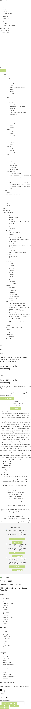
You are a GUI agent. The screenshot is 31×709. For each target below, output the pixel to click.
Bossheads (11, 142)
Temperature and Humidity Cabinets (17, 106)
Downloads (5, 5)
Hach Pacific (9, 199)
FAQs (4, 9)
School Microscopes (10, 171)
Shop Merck (6, 76)
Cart (1, 345)
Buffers (11, 85)
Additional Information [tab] (17, 403)
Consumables (12, 123)
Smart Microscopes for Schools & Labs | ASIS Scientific (18, 179)
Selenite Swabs (12, 167)
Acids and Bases (12, 83)
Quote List (2, 353)
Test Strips (11, 95)
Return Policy (6, 638)
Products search (4, 68)
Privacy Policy (7, 635)
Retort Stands (12, 137)
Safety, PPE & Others (8, 603)
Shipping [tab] (17, 405)
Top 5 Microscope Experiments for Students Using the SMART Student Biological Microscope (20, 176)
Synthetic (11, 93)
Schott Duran (9, 201)
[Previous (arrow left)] (2, 708)
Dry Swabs (11, 161)
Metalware (8, 129)
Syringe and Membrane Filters (15, 119)
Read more (17, 539)
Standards (11, 91)
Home (4, 74)
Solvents (11, 89)
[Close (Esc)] (16, 706)
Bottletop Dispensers (13, 99)
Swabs (7, 154)
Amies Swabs (12, 158)
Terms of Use (6, 636)
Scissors (11, 140)
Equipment (8, 97)
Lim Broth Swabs (13, 165)
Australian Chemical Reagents (13, 194)
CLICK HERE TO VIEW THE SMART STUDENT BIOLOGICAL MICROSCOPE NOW (14, 360)
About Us (5, 3)
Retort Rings (12, 135)
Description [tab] (17, 401)
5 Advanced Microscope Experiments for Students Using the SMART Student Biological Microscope (20, 183)
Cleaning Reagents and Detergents (17, 87)
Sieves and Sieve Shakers (14, 104)
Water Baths (12, 102)
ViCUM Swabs (12, 159)
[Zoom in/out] (2, 706)
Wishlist (1, 349)
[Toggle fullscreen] (7, 706)
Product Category (7, 78)
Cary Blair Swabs (13, 163)
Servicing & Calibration (9, 664)
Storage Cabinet (13, 114)
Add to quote (8, 398)
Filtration (8, 116)
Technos (8, 196)
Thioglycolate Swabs (13, 169)
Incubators (11, 110)
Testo (1, 375)
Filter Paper (12, 118)
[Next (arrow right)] (7, 708)
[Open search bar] (0, 66)
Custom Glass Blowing (8, 13)
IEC (7, 198)
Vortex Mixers (12, 108)
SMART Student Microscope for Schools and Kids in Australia (19, 187)
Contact (5, 11)
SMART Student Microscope (15, 173)
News (4, 7)
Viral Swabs (12, 156)
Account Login (7, 662)
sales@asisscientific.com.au (11, 584)
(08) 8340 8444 (6, 581)
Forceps (11, 133)
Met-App (8, 205)
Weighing (11, 100)
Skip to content (4, 1)
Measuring (11, 127)
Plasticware (9, 146)
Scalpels (11, 138)
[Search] (3, 70)
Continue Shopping (9, 703)
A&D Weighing (9, 203)
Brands (5, 190)
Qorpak (8, 192)
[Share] (12, 706)
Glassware (8, 121)
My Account (2, 342)
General (11, 81)
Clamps (11, 144)
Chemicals (8, 79)
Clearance (5, 666)
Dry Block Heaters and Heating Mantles (17, 112)
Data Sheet (15, 408)
